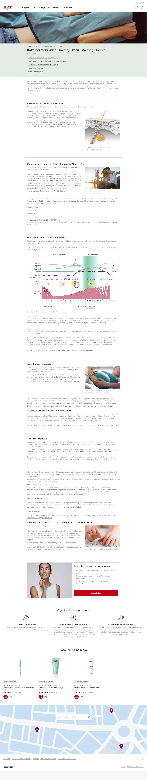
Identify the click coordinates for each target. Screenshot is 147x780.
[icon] (88, 717)
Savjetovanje (38, 8)
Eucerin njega (22, 8)
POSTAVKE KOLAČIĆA (67, 759)
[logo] (8, 8)
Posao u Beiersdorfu (135, 767)
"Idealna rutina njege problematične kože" (63, 507)
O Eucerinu (53, 8)
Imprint (36, 759)
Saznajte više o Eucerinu (21, 759)
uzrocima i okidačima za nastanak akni (44, 126)
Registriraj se (96, 593)
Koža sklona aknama (53, 46)
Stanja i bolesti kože (35, 46)
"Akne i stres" (47, 518)
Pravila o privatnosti (48, 759)
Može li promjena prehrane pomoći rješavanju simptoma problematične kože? (69, 493)
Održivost (67, 8)
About (123, 767)
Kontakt (6, 759)
